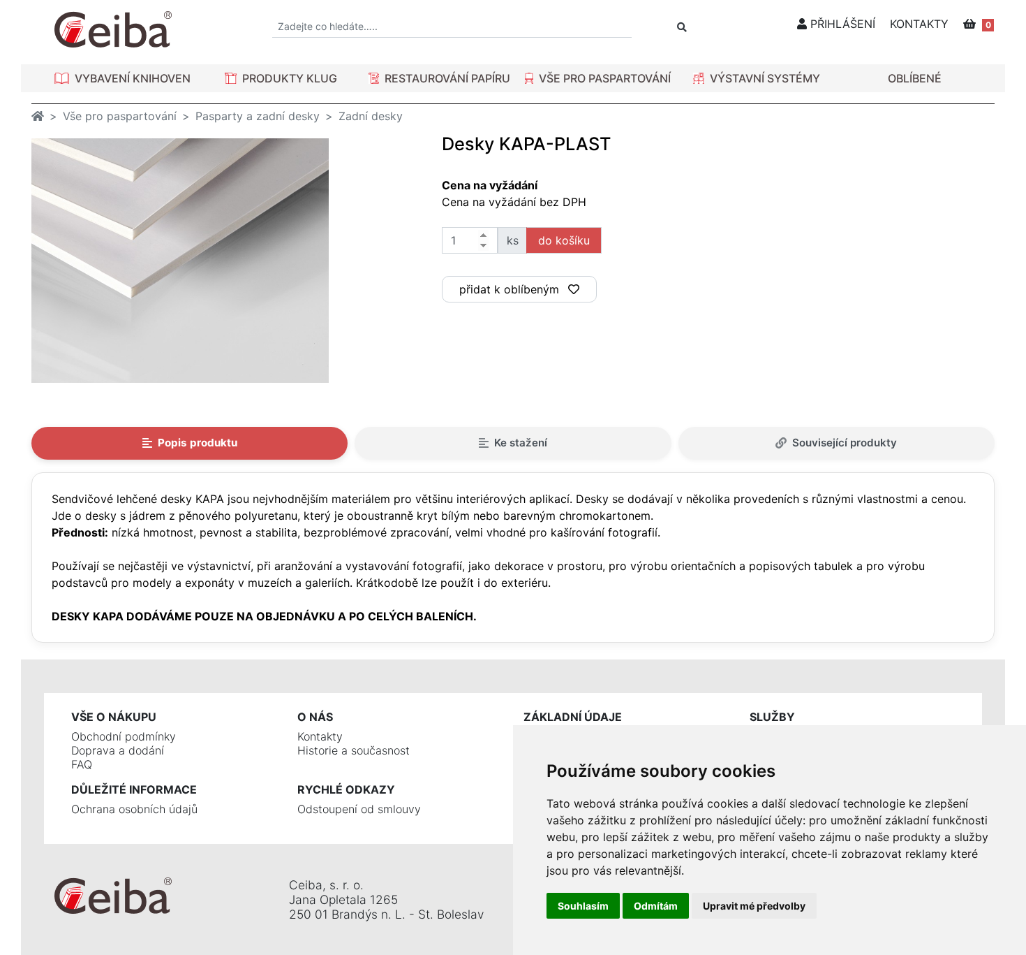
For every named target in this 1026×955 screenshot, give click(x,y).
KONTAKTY (919, 24)
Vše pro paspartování (120, 116)
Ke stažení (520, 442)
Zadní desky (371, 116)
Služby (772, 717)
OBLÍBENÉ (915, 78)
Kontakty (320, 736)
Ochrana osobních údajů (134, 809)
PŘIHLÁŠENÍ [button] (841, 24)
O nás (315, 717)
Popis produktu (197, 442)
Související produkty (844, 442)
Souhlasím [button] (583, 906)
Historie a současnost (353, 750)
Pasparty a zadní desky (257, 116)
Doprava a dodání (117, 750)
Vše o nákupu (113, 717)
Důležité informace (134, 789)
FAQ (81, 764)
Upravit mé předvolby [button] (754, 906)
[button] (122, 78)
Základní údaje (572, 717)
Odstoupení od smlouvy (359, 809)
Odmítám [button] (656, 906)
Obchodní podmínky (123, 736)
